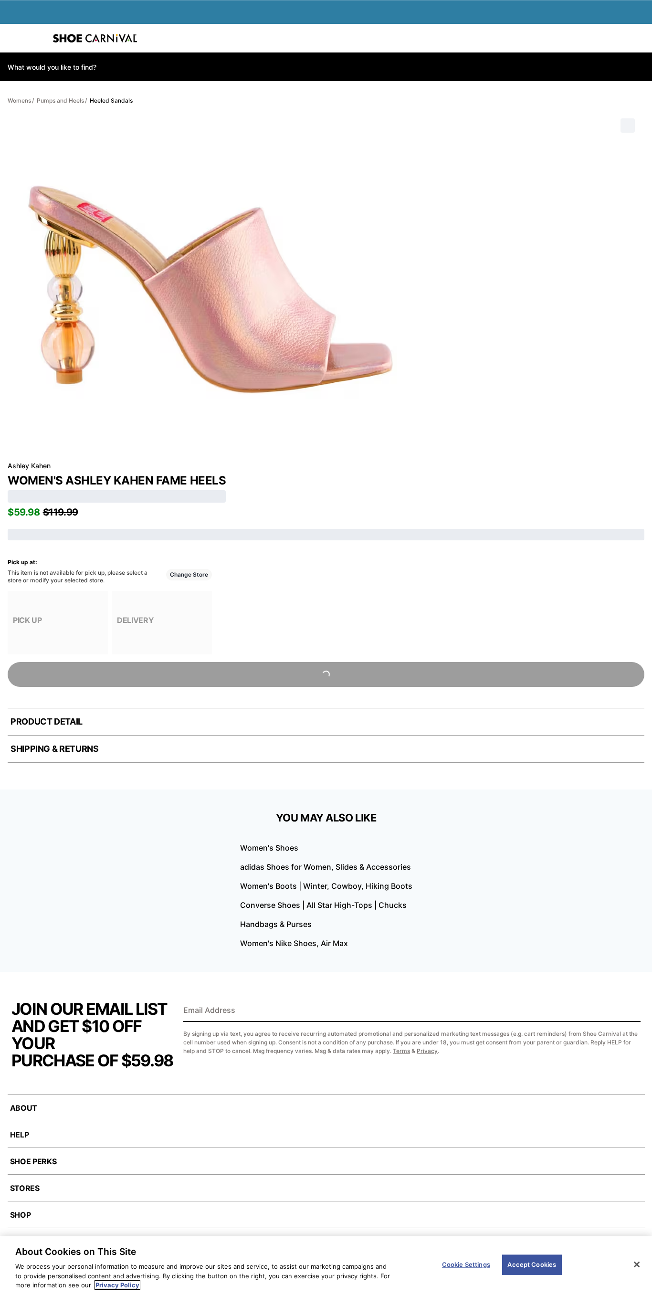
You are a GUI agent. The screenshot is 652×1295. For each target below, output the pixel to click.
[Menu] (14, 38)
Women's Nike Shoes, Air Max (294, 943)
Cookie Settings (466, 1264)
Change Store (189, 574)
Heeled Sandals (111, 100)
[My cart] (639, 38)
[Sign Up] (630, 1011)
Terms (401, 1050)
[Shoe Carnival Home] (95, 38)
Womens (19, 100)
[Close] (636, 1264)
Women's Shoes (269, 848)
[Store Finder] (36, 38)
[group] (58, 622)
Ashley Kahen (29, 466)
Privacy (427, 1050)
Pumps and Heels (60, 100)
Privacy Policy (117, 1285)
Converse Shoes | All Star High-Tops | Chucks (323, 905)
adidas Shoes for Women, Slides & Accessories (325, 867)
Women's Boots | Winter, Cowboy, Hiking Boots (326, 886)
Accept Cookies (531, 1264)
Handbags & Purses (276, 924)
